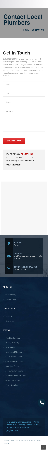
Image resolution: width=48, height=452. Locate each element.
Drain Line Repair (12, 366)
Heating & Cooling (12, 342)
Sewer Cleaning (11, 385)
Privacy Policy (10, 299)
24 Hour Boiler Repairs (14, 371)
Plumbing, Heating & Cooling (16, 375)
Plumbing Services (12, 338)
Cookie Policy (10, 294)
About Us (8, 316)
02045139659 (13, 164)
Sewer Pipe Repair (12, 380)
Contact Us (9, 321)
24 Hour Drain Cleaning (14, 357)
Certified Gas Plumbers (14, 361)
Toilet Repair (10, 347)
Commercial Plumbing (13, 352)
